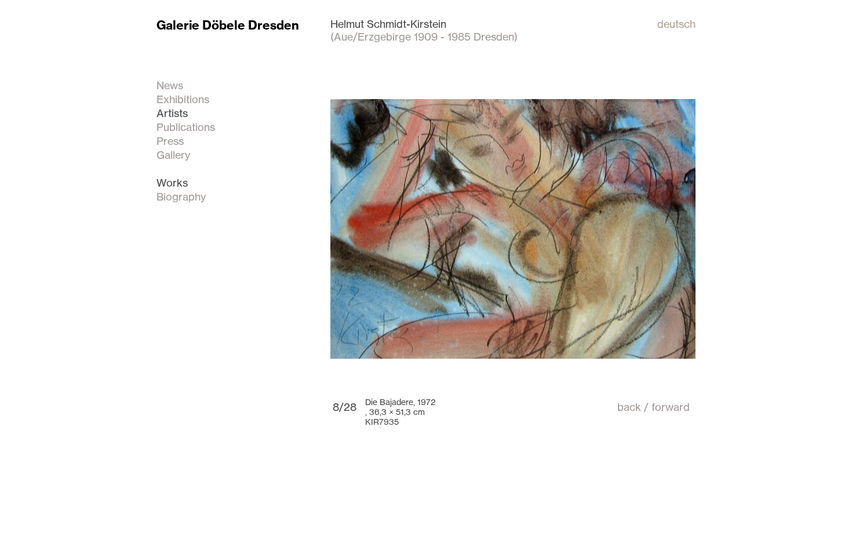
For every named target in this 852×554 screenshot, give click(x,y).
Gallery (173, 154)
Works (172, 182)
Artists (172, 113)
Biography (181, 196)
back (629, 406)
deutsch (676, 23)
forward (670, 406)
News (169, 85)
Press (170, 140)
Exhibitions (182, 99)
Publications (185, 127)
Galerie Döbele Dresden (227, 25)
